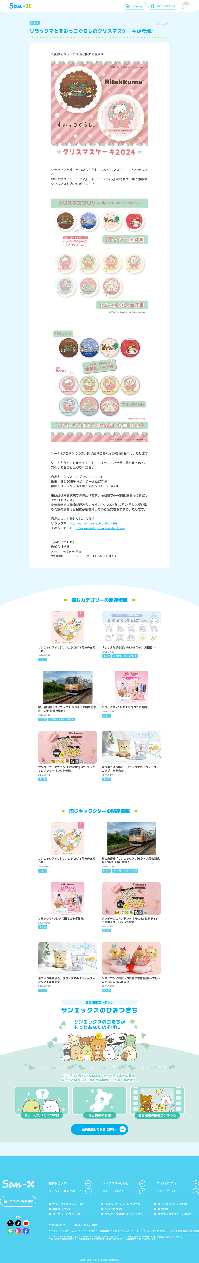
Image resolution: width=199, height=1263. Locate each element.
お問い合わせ (57, 1225)
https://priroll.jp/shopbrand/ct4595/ (94, 523)
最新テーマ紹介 (113, 1191)
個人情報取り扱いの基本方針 (185, 1231)
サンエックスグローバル (173, 1214)
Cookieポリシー (128, 1231)
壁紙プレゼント (61, 1209)
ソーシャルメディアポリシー (153, 1231)
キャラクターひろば (116, 1183)
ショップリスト (166, 1191)
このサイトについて (58, 1231)
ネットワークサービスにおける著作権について (94, 1231)
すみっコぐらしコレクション (122, 1204)
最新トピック (57, 1183)
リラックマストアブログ (173, 1204)
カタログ (163, 1209)
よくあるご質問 (86, 1225)
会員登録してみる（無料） (99, 1129)
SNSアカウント (114, 1209)
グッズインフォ (166, 1183)
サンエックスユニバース (67, 1204)
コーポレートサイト (64, 1214)
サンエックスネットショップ (122, 1214)
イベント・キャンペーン (65, 1191)
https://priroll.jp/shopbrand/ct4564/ (100, 528)
